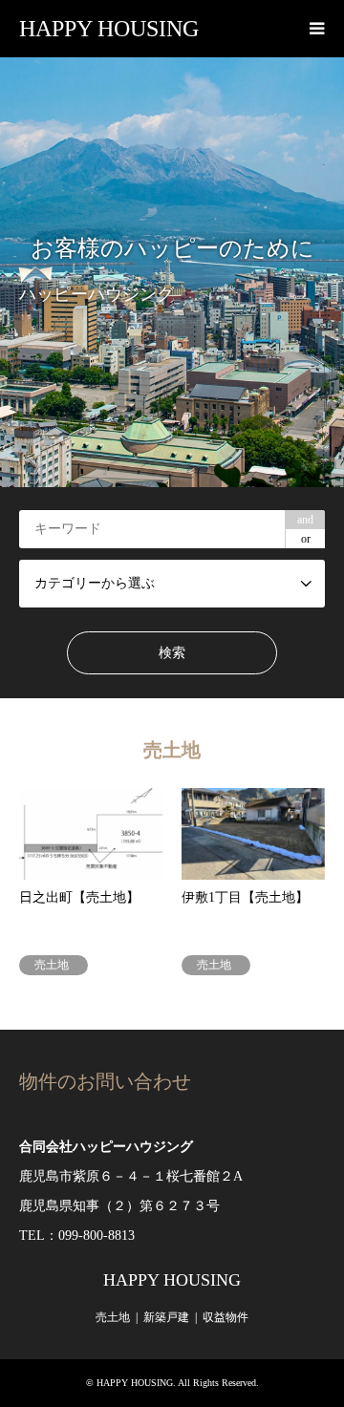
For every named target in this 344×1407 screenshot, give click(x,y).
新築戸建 (166, 1317)
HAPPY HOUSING (172, 1280)
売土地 (113, 1317)
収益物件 (225, 1317)
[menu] (315, 28)
